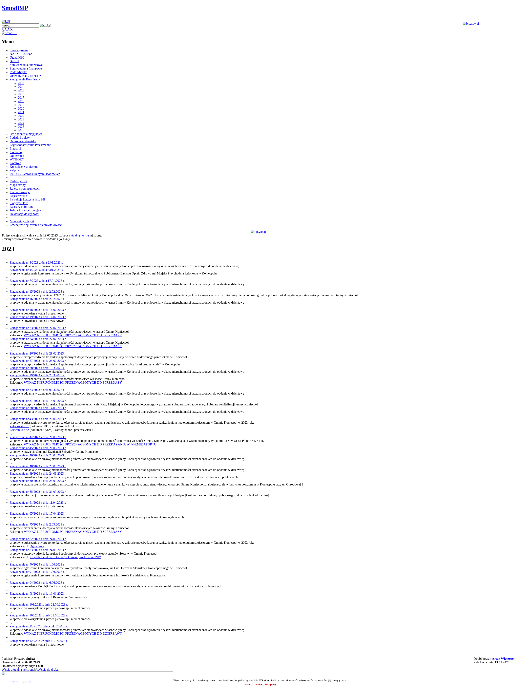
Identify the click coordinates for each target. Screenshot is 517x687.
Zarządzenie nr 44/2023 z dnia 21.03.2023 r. (38, 437)
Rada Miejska (18, 72)
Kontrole (15, 163)
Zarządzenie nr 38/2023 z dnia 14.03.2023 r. (38, 408)
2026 (21, 130)
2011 (21, 83)
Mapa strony (18, 185)
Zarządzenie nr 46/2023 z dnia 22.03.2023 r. (38, 455)
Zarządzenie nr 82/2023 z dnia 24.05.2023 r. (38, 539)
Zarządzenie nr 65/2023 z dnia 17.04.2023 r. (38, 513)
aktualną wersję (79, 235)
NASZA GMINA (21, 54)
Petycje (14, 170)
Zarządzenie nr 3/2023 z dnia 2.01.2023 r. (36, 262)
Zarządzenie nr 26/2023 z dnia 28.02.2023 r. (38, 353)
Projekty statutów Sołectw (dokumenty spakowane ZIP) (65, 557)
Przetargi (15, 148)
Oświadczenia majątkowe (26, 134)
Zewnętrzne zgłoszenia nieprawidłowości (36, 225)
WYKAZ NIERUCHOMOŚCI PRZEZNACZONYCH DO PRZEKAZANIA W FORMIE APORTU (90, 444)
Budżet (14, 61)
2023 (21, 119)
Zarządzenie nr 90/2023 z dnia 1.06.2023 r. (37, 564)
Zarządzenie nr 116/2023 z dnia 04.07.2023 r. (39, 626)
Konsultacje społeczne (24, 166)
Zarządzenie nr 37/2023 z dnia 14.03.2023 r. (38, 400)
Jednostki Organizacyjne (25, 210)
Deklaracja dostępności (24, 214)
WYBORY (17, 159)
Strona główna (19, 50)
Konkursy (16, 152)
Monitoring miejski (22, 221)
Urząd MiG (17, 57)
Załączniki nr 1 (19, 426)
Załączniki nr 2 (19, 430)
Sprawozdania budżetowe (26, 64)
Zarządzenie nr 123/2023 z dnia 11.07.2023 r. (39, 641)
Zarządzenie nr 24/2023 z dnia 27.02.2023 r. (38, 339)
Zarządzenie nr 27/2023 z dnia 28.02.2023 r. (38, 360)
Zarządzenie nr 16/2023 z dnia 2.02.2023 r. (37, 299)
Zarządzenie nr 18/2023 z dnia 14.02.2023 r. (38, 309)
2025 (21, 126)
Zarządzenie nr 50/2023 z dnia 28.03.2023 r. (38, 480)
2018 (21, 101)
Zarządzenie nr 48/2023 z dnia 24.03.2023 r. (38, 466)
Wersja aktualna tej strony (18, 669)
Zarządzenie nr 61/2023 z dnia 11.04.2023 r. (38, 502)
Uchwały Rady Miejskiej (26, 75)
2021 (21, 112)
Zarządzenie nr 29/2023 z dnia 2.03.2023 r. (37, 375)
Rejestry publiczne (21, 206)
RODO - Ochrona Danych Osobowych (35, 174)
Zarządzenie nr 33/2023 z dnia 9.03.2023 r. (37, 390)
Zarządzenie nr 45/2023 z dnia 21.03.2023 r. (38, 448)
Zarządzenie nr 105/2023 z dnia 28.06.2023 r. (39, 615)
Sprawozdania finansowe (26, 68)
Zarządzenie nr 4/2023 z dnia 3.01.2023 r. (36, 269)
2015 (21, 90)
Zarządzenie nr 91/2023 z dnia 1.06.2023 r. (37, 571)
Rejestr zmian (18, 195)
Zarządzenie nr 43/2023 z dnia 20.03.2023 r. (38, 419)
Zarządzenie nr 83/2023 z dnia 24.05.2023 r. (38, 550)
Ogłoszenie (37, 546)
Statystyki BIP (19, 203)
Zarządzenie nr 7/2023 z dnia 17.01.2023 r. (37, 280)
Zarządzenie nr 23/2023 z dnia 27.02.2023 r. (38, 328)
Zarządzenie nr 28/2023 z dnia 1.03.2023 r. (37, 368)
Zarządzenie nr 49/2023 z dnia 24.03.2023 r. (38, 473)
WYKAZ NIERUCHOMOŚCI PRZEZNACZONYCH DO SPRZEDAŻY (73, 335)
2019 (21, 105)
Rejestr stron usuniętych (25, 188)
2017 (21, 97)
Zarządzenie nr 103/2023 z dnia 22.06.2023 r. (39, 604)
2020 (21, 108)
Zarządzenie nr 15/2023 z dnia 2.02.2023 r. (37, 291)
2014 (21, 86)
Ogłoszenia (17, 155)
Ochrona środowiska (23, 141)
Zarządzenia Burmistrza (25, 79)
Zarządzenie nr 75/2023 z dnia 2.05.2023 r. (37, 524)
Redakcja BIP (18, 181)
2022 (21, 115)
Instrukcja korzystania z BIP (28, 199)
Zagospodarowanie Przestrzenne (30, 145)
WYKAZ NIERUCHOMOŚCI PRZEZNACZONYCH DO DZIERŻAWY (73, 633)
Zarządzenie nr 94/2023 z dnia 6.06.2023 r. (37, 582)
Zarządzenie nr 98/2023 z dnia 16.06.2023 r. (38, 593)
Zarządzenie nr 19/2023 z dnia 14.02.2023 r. (38, 317)
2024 (21, 123)
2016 (21, 94)
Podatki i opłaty (20, 137)
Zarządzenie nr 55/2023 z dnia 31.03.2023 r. (38, 491)
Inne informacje (20, 192)
